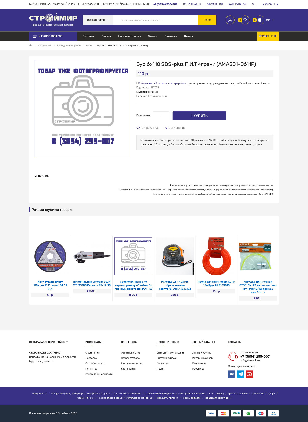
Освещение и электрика (191, 393)
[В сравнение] (55, 271)
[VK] (231, 374)
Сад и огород (216, 393)
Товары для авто (191, 398)
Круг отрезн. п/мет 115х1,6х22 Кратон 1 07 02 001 (50, 285)
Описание (42, 175)
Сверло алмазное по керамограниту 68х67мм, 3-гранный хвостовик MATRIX (133, 285)
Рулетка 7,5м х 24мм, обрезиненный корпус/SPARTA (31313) (175, 285)
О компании (92, 352)
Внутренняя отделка (98, 393)
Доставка (91, 358)
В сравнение (177, 127)
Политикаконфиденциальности (99, 371)
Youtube (249, 374)
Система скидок (166, 358)
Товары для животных (217, 398)
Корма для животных (110, 398)
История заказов (202, 358)
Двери (271, 393)
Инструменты (39, 393)
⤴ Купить (199, 116)
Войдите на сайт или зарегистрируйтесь (163, 83)
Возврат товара (130, 358)
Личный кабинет (202, 352)
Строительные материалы (159, 393)
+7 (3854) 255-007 (255, 357)
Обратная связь (130, 352)
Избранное (199, 363)
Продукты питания (167, 398)
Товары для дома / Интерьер (67, 393)
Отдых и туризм (86, 398)
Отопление (257, 393)
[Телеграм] (240, 374)
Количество (143, 115)
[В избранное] (45, 271)
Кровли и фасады (238, 393)
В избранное (150, 127)
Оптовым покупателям (170, 352)
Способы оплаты (95, 363)
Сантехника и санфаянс (127, 393)
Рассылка (198, 368)
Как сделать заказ (131, 363)
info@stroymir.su (265, 185)
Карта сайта (128, 368)
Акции (161, 368)
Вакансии (163, 363)
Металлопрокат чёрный (139, 398)
